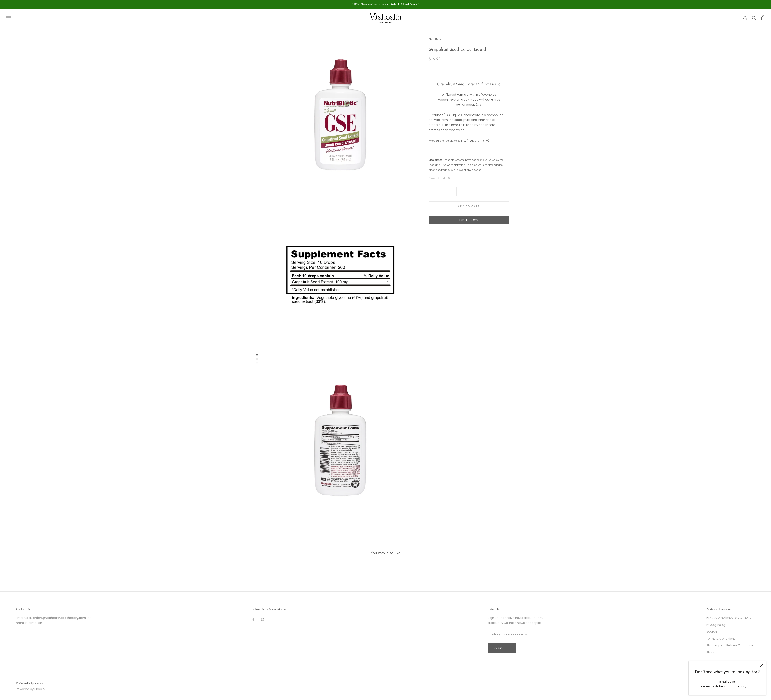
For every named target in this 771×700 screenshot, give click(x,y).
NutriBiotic (435, 39)
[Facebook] (439, 178)
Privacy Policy (716, 624)
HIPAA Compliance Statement (728, 617)
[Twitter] (444, 178)
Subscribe (502, 648)
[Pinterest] (449, 178)
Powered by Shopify (30, 689)
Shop (710, 652)
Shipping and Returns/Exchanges (730, 645)
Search (711, 631)
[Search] (754, 18)
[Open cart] (763, 17)
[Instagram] (262, 619)
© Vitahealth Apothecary (29, 683)
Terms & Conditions (720, 638)
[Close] (761, 666)
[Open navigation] (8, 17)
